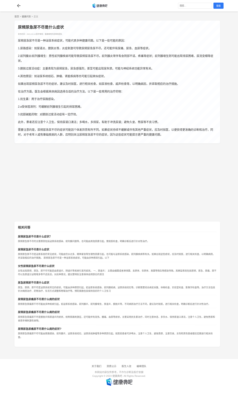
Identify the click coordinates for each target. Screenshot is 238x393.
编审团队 (141, 366)
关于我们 (96, 366)
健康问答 (26, 16)
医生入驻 (126, 366)
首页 (16, 16)
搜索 (218, 6)
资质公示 (111, 366)
